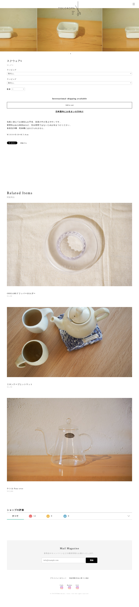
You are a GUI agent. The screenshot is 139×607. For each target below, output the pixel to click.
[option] (69, 29)
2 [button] (70, 53)
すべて (15, 516)
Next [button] (135, 29)
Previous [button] (4, 29)
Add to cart (69, 105)
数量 (9, 89)
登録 (91, 560)
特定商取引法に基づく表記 (79, 578)
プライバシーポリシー (58, 578)
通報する (23, 143)
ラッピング (11, 70)
